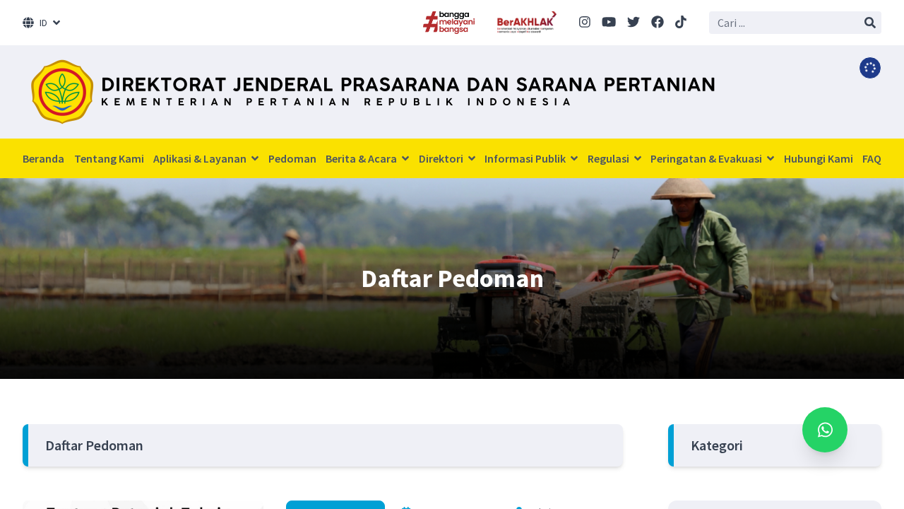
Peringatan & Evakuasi (707, 158)
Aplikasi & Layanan (201, 158)
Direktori (442, 158)
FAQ (871, 158)
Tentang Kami (109, 158)
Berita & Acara (362, 158)
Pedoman (292, 158)
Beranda (43, 158)
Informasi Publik (526, 158)
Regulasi (609, 158)
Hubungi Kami (818, 158)
